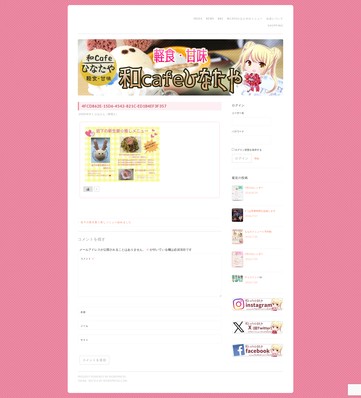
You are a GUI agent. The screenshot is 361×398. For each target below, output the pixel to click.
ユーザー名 (238, 112)
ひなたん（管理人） (106, 114)
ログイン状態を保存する (248, 149)
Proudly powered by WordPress (102, 376)
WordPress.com (115, 380)
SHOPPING (275, 25)
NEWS (210, 18)
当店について (274, 18)
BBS (220, 18)
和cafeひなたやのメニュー (245, 18)
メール (84, 325)
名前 (83, 312)
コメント (87, 258)
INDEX (197, 18)
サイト (84, 339)
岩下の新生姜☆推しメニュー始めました (104, 222)
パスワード (238, 131)
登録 (256, 158)
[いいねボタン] (88, 189)
